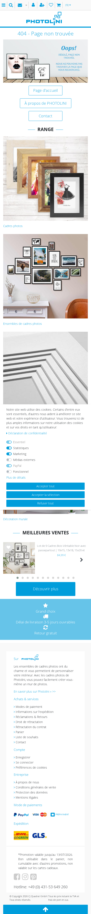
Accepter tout (45, 486)
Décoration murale (15, 519)
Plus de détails (16, 477)
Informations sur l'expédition (35, 712)
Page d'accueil (45, 90)
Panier (20, 732)
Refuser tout (45, 503)
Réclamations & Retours (31, 717)
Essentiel (19, 442)
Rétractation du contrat (31, 727)
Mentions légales (27, 797)
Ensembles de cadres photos (22, 324)
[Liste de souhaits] (51, 5)
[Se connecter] (33, 5)
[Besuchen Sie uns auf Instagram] (25, 878)
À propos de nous (27, 782)
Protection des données (32, 792)
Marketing (19, 454)
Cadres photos (13, 226)
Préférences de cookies (31, 767)
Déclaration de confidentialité (27, 433)
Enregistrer (23, 757)
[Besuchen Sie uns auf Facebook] (17, 878)
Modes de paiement (29, 707)
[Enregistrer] (42, 5)
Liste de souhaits (8, 550)
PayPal (17, 466)
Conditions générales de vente (36, 787)
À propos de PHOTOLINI (46, 103)
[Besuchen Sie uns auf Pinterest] (34, 878)
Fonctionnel (21, 472)
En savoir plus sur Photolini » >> (35, 691)
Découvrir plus (45, 588)
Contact (45, 115)
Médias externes (24, 460)
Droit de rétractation (29, 722)
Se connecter (24, 762)
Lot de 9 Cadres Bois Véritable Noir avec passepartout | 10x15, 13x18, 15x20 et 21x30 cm (61, 548)
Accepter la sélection (45, 495)
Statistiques (21, 448)
